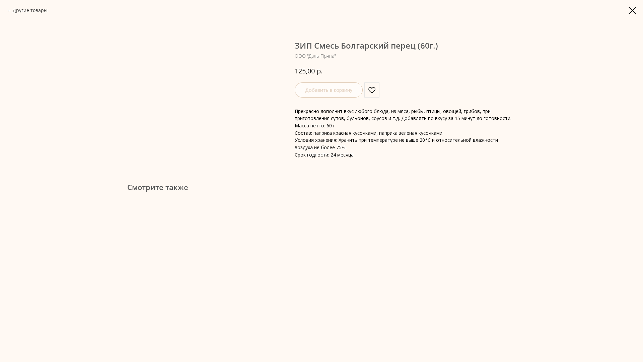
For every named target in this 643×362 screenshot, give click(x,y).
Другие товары (30, 10)
